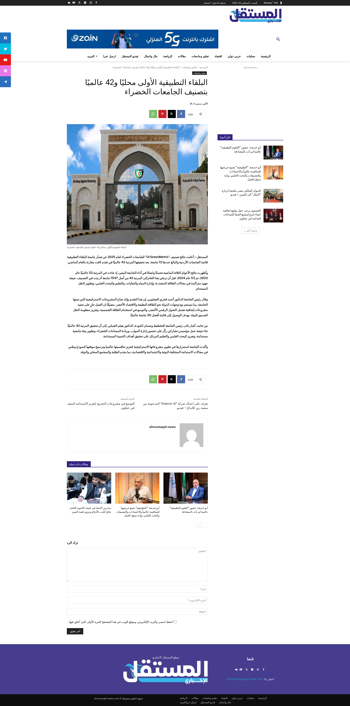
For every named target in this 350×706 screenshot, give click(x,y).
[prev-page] (203, 525)
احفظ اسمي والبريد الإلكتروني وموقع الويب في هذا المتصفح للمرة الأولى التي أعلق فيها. (120, 621)
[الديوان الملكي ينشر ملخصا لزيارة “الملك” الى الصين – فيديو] (273, 196)
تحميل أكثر (251, 230)
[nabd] (69, 3)
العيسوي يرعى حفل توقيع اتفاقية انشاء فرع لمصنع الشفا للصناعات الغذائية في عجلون (242, 214)
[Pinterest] (162, 114)
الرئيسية (203, 67)
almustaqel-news (162, 427)
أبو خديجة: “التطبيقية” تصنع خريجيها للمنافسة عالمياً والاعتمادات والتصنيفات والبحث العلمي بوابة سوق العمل (137, 511)
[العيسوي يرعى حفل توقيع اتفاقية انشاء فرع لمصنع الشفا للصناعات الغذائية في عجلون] (273, 215)
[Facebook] (96, 3)
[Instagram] (90, 3)
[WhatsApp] (153, 114)
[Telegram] (85, 3)
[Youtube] (73, 3)
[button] (278, 39)
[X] (79, 3)
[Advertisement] (250, 97)
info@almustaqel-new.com (245, 679)
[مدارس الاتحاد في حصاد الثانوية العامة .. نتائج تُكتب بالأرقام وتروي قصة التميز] (89, 488)
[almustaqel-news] (191, 435)
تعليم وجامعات (189, 67)
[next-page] (198, 525)
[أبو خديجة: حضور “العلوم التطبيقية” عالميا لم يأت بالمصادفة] (185, 488)
